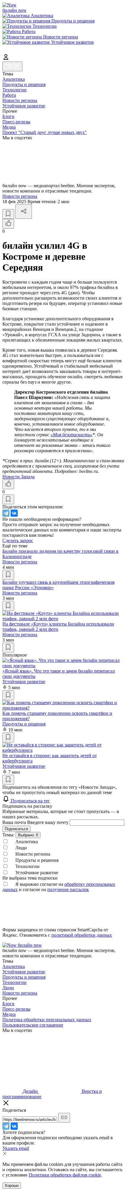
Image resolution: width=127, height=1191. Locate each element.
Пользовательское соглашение (32, 1024)
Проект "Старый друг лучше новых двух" (44, 132)
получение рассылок (68, 889)
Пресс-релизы (16, 121)
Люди (8, 987)
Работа (9, 95)
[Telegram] (5, 513)
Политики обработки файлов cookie (65, 1174)
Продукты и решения (23, 84)
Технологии (14, 89)
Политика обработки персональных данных (46, 1019)
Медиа (9, 127)
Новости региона (19, 100)
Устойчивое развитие (23, 105)
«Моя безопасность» (71, 434)
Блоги (8, 116)
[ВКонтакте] (14, 513)
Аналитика (13, 79)
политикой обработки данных (81, 935)
